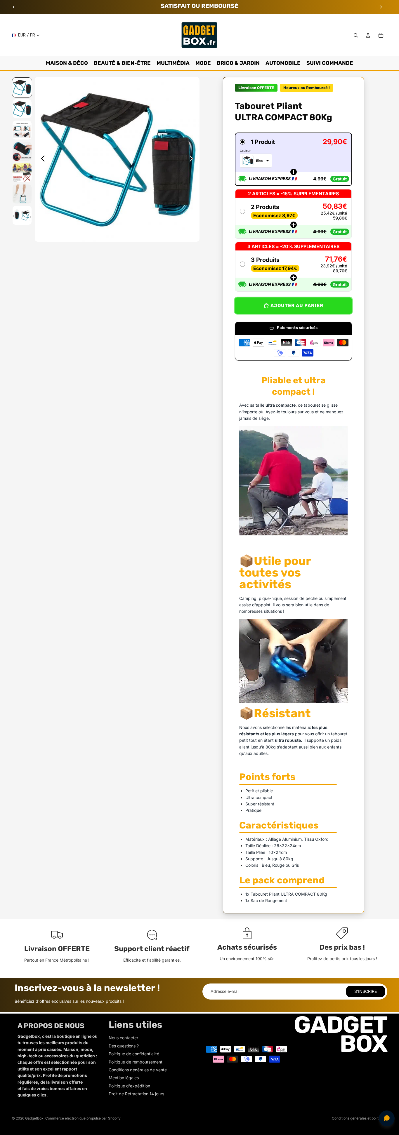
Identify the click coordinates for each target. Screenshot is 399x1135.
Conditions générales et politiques (359, 1118)
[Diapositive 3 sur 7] (22, 130)
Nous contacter (123, 1037)
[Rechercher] (355, 35)
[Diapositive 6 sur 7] (22, 193)
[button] (293, 159)
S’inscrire (365, 991)
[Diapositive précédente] (13, 7)
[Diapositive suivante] (380, 7)
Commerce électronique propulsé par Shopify (83, 1118)
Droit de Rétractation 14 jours (136, 1093)
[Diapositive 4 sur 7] (22, 151)
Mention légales (124, 1077)
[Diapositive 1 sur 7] (22, 87)
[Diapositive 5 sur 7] (22, 172)
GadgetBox (34, 1118)
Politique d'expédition (129, 1085)
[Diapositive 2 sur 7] (22, 108)
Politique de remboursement (135, 1061)
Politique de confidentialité (134, 1053)
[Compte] (368, 35)
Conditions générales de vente (138, 1069)
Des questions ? (124, 1045)
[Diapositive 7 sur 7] (22, 215)
